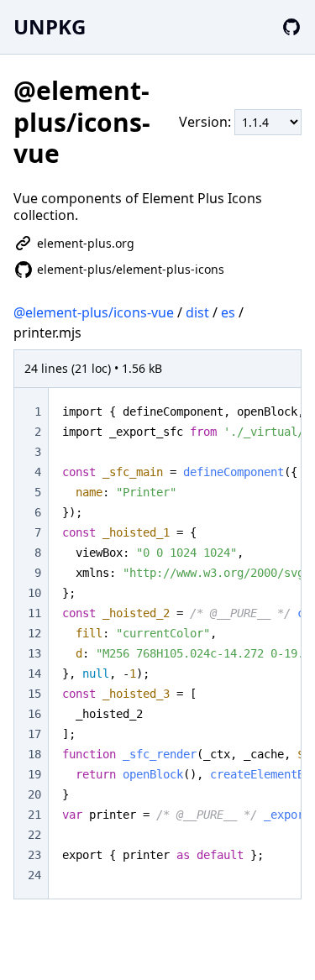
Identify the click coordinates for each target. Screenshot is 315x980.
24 (34, 875)
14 (34, 673)
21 (34, 814)
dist (197, 312)
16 (34, 714)
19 (34, 774)
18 (34, 754)
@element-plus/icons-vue (93, 312)
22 (34, 834)
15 (34, 693)
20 (34, 794)
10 (34, 593)
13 (34, 653)
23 (34, 855)
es (228, 312)
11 (34, 613)
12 (34, 633)
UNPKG (49, 26)
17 (34, 734)
